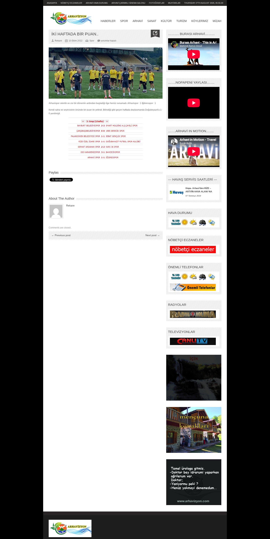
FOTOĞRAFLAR (156, 3)
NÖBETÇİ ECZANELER (71, 3)
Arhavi (138, 21)
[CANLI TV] (193, 341)
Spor (124, 21)
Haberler (108, 21)
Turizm (181, 21)
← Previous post (61, 235)
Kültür (166, 21)
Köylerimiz (199, 21)
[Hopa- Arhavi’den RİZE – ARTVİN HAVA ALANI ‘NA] (177, 192)
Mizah (217, 21)
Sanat (151, 21)
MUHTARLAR (174, 3)
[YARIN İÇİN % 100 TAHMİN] (193, 222)
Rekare (70, 205)
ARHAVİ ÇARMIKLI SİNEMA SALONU (128, 3)
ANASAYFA (52, 3)
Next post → (152, 235)
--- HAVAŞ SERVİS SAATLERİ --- (192, 179)
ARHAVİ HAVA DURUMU (97, 3)
